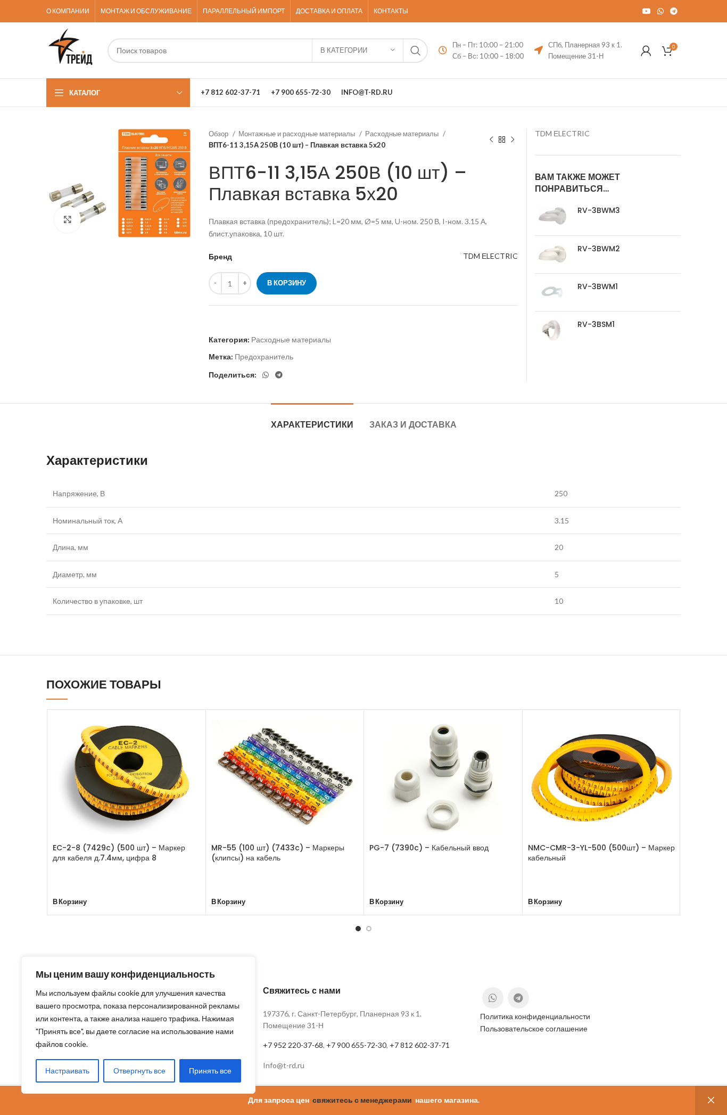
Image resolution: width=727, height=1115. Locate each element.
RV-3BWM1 (597, 287)
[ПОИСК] (415, 50)
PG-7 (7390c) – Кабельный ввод (429, 847)
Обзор (219, 133)
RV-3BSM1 (596, 324)
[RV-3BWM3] (552, 216)
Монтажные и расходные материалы (297, 133)
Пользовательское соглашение (534, 1028)
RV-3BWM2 (598, 249)
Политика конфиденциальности (535, 1016)
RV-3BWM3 (598, 211)
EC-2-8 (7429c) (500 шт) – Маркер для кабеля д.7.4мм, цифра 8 (119, 853)
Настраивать (67, 1070)
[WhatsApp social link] (660, 11)
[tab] (312, 419)
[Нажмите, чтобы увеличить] (67, 219)
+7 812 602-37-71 (420, 1045)
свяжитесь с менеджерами (362, 1099)
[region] (138, 1025)
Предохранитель (264, 356)
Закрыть (711, 1100)
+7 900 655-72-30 (356, 1045)
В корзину (286, 282)
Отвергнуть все (139, 1070)
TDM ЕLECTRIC (490, 255)
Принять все (210, 1070)
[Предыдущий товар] (491, 139)
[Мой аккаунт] (646, 50)
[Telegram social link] (674, 11)
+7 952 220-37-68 (293, 1045)
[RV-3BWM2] (552, 254)
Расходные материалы (402, 133)
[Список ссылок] (363, 1065)
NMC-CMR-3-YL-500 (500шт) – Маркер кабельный (601, 853)
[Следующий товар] (512, 139)
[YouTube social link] (646, 11)
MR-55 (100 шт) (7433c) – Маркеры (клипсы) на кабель (277, 853)
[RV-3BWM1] (552, 292)
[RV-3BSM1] (552, 330)
